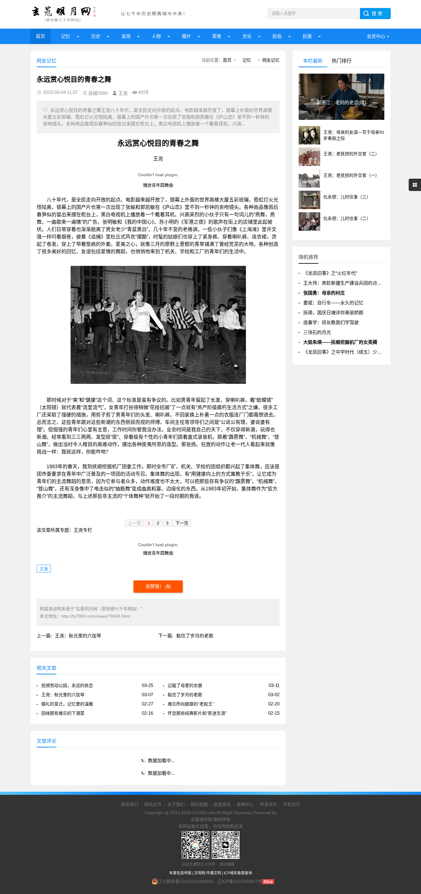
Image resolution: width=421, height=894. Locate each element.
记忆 (65, 36)
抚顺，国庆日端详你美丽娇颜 (333, 312)
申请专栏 (268, 804)
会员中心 (376, 36)
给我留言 (222, 804)
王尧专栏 (83, 530)
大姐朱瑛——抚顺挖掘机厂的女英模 (340, 342)
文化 (246, 36)
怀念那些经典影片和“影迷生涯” (197, 713)
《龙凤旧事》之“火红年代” (330, 273)
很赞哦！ (155, 586)
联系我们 (129, 804)
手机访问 (291, 804)
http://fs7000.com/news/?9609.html (95, 616)
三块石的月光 (317, 332)
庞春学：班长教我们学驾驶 (331, 322)
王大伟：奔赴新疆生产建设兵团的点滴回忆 (347, 283)
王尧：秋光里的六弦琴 (78, 635)
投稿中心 (245, 804)
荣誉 (216, 36)
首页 (40, 36)
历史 (95, 36)
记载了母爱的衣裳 (185, 685)
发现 (126, 36)
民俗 (277, 36)
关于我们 (176, 804)
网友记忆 (271, 60)
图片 (186, 36)
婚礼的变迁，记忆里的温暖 (67, 703)
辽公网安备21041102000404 (185, 881)
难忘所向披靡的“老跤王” (191, 703)
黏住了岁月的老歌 (194, 635)
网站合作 (152, 804)
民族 (307, 36)
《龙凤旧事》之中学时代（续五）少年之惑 (347, 352)
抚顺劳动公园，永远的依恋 (67, 685)
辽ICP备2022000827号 (240, 881)
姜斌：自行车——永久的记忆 (333, 302)
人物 (156, 36)
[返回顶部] (408, 798)
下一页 (181, 523)
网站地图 (199, 804)
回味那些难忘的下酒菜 (62, 713)
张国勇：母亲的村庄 (324, 292)
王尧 (43, 569)
